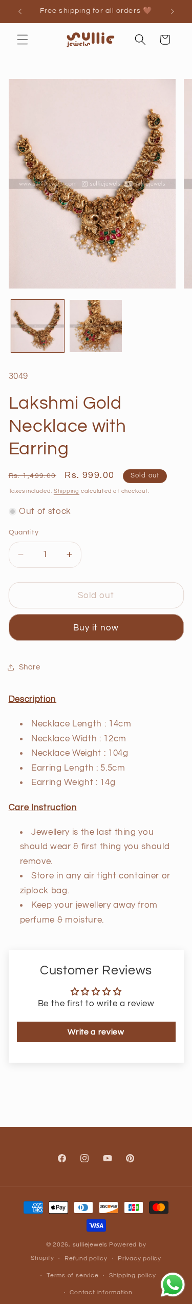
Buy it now (96, 627)
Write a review (96, 1032)
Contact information (101, 1292)
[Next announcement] (172, 11)
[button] (22, 39)
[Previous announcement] (20, 11)
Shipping (66, 491)
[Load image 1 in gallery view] (37, 326)
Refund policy (86, 1258)
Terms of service (72, 1275)
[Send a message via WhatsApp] (173, 1285)
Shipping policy (132, 1275)
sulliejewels (90, 1244)
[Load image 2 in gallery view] (96, 326)
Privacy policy (139, 1258)
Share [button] (29, 667)
